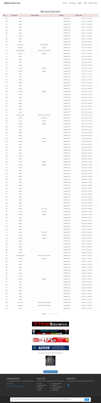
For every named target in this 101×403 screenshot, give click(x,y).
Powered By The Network (15, 386)
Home (65, 3)
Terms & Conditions (57, 387)
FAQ (85, 3)
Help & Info (92, 3)
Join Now (72, 3)
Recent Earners (42, 385)
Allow (86, 399)
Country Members (57, 383)
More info (69, 399)
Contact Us (55, 385)
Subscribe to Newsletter (50, 371)
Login (79, 3)
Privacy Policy (55, 388)
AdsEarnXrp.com (12, 3)
